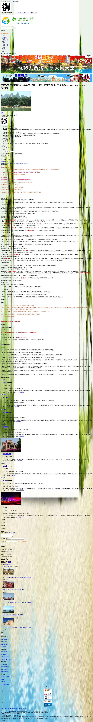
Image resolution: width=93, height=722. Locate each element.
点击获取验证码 (22, 541)
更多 (9, 562)
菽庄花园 (5, 412)
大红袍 (5, 508)
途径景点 (16, 163)
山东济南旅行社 (12, 711)
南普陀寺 (5, 427)
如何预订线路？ (4, 641)
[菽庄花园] (3, 409)
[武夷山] (3, 463)
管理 (24, 708)
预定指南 (12, 163)
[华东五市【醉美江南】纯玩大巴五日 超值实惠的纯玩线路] (8, 574)
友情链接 (16, 708)
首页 (7, 53)
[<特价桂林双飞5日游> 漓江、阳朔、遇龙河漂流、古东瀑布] (16, 110)
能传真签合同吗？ (5, 654)
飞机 (10, 566)
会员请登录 (12, 532)
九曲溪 (5, 480)
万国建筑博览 (7, 454)
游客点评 (21, 163)
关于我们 (3, 708)
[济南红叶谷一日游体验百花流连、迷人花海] (8, 587)
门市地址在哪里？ (5, 651)
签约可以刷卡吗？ (5, 664)
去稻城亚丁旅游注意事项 (7, 564)
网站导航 (34, 12)
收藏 (2, 112)
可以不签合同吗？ (5, 656)
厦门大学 (5, 397)
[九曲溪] (3, 477)
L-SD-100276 (15, 12)
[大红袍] (11, 505)
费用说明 (7, 163)
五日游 (7, 566)
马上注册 (7, 161)
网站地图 (12, 708)
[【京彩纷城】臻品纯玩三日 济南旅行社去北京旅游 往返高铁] (8, 600)
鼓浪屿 (5, 383)
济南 (10, 53)
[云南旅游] (46, 81)
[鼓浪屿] (3, 380)
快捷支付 (25, 12)
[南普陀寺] (3, 424)
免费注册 (17, 1)
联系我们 (7, 708)
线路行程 (3, 163)
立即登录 (3, 161)
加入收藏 (30, 12)
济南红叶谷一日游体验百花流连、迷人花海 (13, 589)
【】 (22, 392)
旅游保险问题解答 (5, 676)
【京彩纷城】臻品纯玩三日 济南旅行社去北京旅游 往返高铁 (17, 602)
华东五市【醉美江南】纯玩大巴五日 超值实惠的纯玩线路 (17, 577)
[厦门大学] (3, 394)
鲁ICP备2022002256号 (22, 711)
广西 (4, 566)
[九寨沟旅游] (46, 73)
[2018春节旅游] (46, 62)
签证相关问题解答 (5, 684)
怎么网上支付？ (4, 669)
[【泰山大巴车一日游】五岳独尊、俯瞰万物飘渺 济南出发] (8, 625)
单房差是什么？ (4, 646)
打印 (3, 113)
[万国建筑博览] (11, 451)
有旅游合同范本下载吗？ (7, 659)
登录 (14, 1)
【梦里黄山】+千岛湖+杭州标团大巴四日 (13, 614)
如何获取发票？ (4, 671)
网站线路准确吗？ (5, 639)
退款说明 (3, 679)
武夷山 (5, 466)
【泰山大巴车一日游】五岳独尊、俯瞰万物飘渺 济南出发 (17, 627)
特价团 (7, 147)
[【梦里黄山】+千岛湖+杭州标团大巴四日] (8, 612)
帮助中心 (21, 708)
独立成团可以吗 (4, 644)
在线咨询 (26, 163)
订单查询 (20, 12)
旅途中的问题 (4, 681)
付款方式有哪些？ (5, 666)
